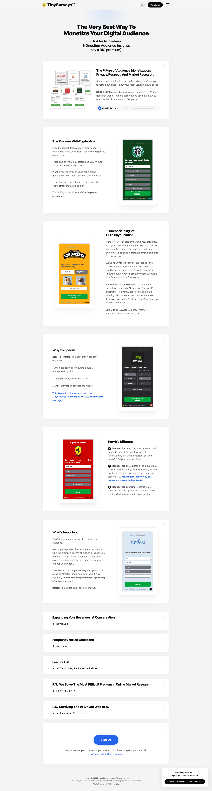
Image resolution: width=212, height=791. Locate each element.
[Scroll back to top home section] (164, 66)
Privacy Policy (112, 784)
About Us (97, 784)
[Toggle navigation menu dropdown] (168, 4)
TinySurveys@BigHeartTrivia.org (105, 754)
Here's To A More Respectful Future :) (185, 782)
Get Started (155, 5)
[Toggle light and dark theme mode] (142, 4)
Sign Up (106, 740)
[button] (128, 108)
